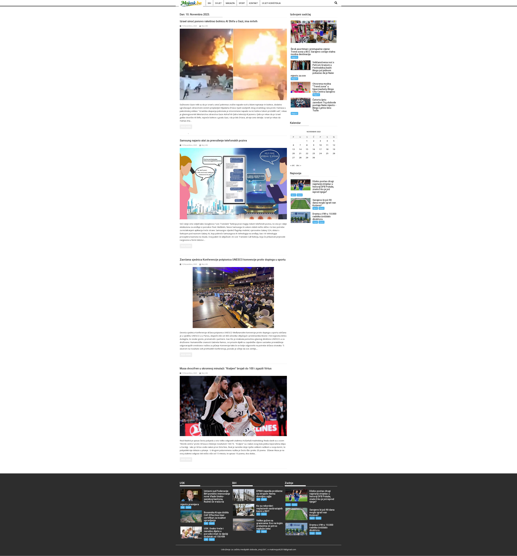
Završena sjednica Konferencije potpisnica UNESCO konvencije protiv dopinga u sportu (233, 259)
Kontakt (253, 3)
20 (293, 153)
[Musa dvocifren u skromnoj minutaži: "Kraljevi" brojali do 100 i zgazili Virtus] (233, 406)
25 (327, 153)
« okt (292, 165)
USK (182, 507)
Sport (242, 3)
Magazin (230, 3)
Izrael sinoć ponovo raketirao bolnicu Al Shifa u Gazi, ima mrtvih (218, 21)
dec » (298, 165)
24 (320, 153)
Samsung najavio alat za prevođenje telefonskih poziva (213, 140)
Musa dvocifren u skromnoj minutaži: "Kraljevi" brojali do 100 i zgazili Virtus (226, 368)
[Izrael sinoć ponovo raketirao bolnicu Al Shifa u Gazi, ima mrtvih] (233, 64)
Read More (186, 127)
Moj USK (205, 26)
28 (300, 157)
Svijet (218, 3)
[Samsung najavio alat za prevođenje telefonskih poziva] (233, 183)
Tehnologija (187, 252)
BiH (209, 3)
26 (334, 153)
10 (320, 145)
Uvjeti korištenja (271, 3)
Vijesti (192, 133)
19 (334, 149)
